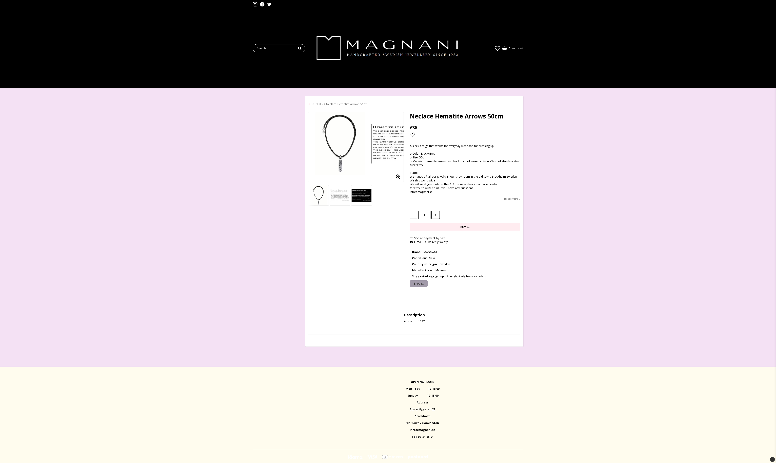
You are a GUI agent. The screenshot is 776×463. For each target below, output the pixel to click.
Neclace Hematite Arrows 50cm (347, 104)
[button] (497, 48)
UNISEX (318, 104)
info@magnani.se (422, 430)
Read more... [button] (512, 199)
